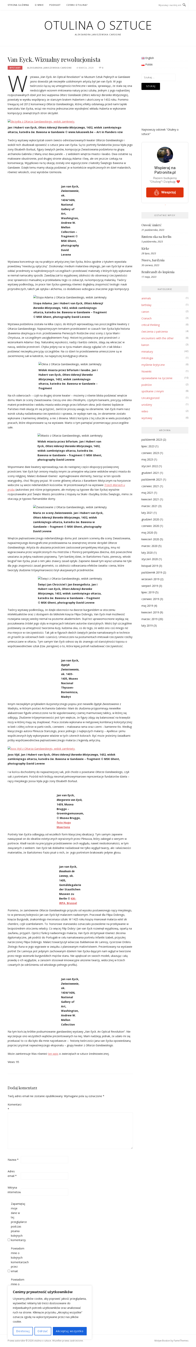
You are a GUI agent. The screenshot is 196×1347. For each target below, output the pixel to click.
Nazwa (13, 1159)
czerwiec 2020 (150, 526)
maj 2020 (147, 532)
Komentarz (14, 1107)
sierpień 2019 (149, 586)
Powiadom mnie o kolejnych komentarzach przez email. (17, 1260)
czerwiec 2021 (150, 486)
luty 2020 (147, 552)
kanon (145, 345)
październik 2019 (151, 572)
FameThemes (181, 1340)
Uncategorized (150, 398)
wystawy (15, 67)
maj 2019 (147, 605)
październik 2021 (151, 479)
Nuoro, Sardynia (152, 260)
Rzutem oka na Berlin (156, 237)
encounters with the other (157, 338)
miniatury (147, 351)
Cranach (146, 318)
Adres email (12, 1173)
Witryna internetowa (14, 1190)
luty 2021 (147, 512)
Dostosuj (23, 1331)
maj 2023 (147, 459)
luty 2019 (147, 625)
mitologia (147, 358)
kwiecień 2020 (150, 539)
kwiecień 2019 (150, 612)
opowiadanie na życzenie (156, 378)
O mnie (39, 4)
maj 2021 (147, 492)
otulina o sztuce (98, 25)
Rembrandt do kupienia (157, 272)
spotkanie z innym (152, 391)
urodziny (146, 404)
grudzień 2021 (150, 473)
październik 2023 (151, 439)
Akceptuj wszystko (69, 1331)
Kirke (145, 248)
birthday (146, 305)
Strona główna (18, 4)
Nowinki (146, 371)
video (144, 411)
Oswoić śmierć (151, 225)
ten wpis (53, 1053)
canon (145, 311)
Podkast (55, 4)
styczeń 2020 (149, 559)
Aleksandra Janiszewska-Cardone (49, 67)
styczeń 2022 (149, 466)
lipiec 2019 (147, 592)
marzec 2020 (149, 546)
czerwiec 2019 (150, 599)
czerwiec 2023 (150, 453)
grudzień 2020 (150, 519)
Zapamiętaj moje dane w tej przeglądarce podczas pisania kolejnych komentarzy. (17, 1222)
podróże (146, 385)
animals (146, 298)
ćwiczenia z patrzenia (154, 331)
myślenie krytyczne (153, 365)
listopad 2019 (149, 566)
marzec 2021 (149, 506)
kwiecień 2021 (150, 499)
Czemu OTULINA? (76, 4)
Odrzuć (43, 1331)
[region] (50, 1312)
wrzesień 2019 (150, 579)
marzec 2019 (149, 619)
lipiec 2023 (147, 446)
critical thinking (150, 325)
